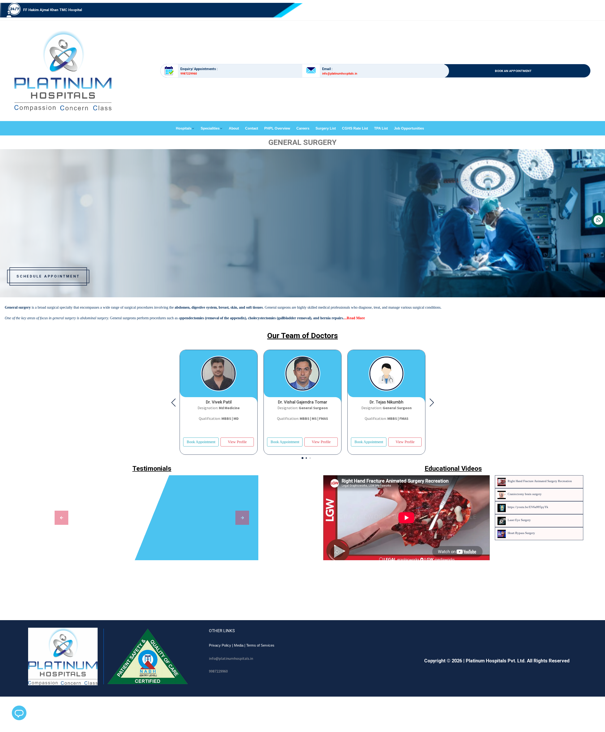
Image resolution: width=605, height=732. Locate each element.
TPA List (381, 128)
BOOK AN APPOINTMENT (513, 71)
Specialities (210, 128)
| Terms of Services (259, 645)
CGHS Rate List (355, 128)
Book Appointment (201, 442)
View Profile (237, 442)
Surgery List (325, 128)
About (234, 128)
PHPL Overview (277, 128)
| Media (237, 645)
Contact (251, 128)
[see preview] (62, 517)
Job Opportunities (409, 128)
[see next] (242, 517)
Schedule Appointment (48, 276)
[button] (431, 402)
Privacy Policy (220, 645)
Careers (302, 128)
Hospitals (184, 128)
